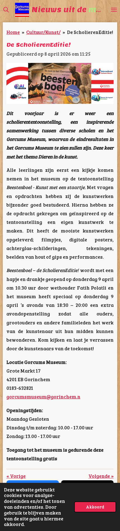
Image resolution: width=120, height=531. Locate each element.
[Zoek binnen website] (6, 9)
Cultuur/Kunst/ (43, 32)
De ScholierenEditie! (90, 32)
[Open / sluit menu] (114, 9)
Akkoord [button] (95, 507)
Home (13, 32)
